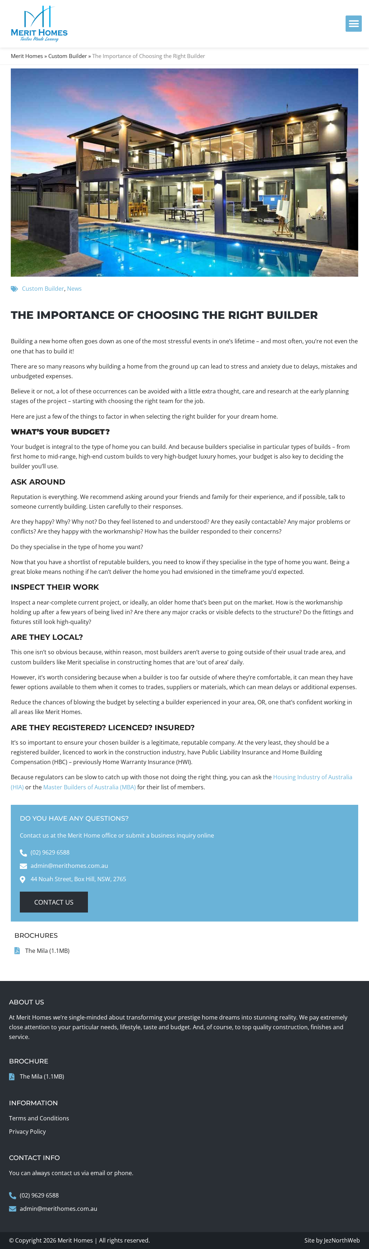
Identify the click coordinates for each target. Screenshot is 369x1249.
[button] (354, 23)
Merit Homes (27, 55)
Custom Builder (67, 55)
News (74, 289)
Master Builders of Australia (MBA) (89, 787)
